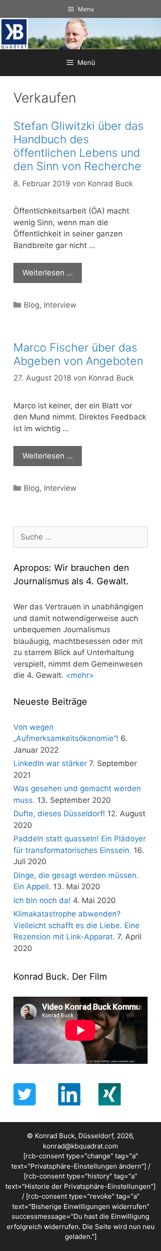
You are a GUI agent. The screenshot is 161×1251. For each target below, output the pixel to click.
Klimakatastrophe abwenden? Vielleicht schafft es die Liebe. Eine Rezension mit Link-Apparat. (76, 925)
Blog (31, 304)
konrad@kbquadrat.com (80, 1146)
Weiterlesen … (47, 272)
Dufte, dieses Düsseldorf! (59, 813)
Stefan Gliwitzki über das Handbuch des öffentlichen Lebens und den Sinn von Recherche (78, 146)
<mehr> (80, 675)
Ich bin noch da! (42, 900)
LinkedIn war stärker (50, 763)
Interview (60, 304)
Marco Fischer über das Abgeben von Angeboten (78, 354)
